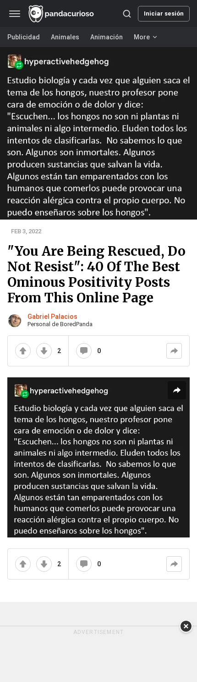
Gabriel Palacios (52, 316)
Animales (65, 37)
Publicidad (23, 37)
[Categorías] (14, 13)
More (142, 37)
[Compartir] (174, 351)
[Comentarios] (84, 351)
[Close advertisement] (186, 626)
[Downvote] (44, 351)
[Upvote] (23, 351)
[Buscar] (127, 13)
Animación (106, 37)
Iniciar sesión (164, 13)
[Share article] (177, 390)
